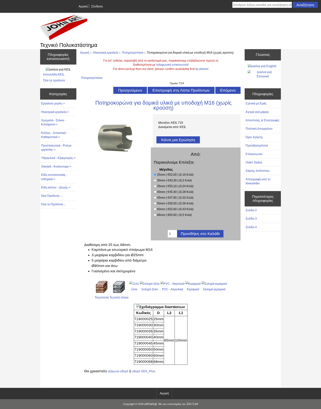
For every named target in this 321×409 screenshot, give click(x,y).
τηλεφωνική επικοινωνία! (172, 64)
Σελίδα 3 (251, 218)
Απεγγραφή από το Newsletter (258, 181)
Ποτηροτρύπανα (132, 52)
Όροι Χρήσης (254, 137)
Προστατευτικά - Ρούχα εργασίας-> (56, 147)
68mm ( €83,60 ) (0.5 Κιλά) (174, 214)
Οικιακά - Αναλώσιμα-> (56, 166)
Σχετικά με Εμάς (256, 103)
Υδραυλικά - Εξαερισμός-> (58, 158)
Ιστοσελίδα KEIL (53, 74)
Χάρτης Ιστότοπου (258, 170)
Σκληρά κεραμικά (214, 289)
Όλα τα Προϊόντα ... (53, 204)
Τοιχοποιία (102, 297)
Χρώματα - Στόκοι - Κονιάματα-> (53, 122)
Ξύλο (134, 289)
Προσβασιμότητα (257, 145)
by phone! (201, 68)
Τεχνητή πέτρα (119, 297)
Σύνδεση (97, 6)
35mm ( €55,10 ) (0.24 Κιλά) (175, 186)
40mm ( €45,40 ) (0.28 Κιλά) (175, 191)
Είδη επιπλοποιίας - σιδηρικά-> (54, 176)
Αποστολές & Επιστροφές (263, 120)
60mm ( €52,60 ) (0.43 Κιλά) (175, 209)
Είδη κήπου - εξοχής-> (55, 187)
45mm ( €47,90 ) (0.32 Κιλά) (175, 197)
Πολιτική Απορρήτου (259, 128)
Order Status (254, 162)
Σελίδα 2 (251, 210)
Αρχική (83, 6)
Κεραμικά (193, 289)
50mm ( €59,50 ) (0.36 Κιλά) (175, 203)
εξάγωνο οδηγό (118, 371)
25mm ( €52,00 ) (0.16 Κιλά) (175, 174)
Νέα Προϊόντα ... (51, 195)
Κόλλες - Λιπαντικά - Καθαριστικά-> (54, 135)
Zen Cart (192, 403)
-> (55, 112)
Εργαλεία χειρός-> (53, 103)
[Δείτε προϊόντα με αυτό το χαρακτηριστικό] (102, 291)
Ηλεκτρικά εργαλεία (105, 52)
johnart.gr (151, 403)
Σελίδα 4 (251, 227)
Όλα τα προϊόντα (54, 80)
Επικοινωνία (254, 154)
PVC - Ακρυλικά (172, 289)
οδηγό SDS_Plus (143, 371)
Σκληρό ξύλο (149, 289)
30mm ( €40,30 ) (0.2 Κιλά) (174, 180)
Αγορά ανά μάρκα (257, 112)
